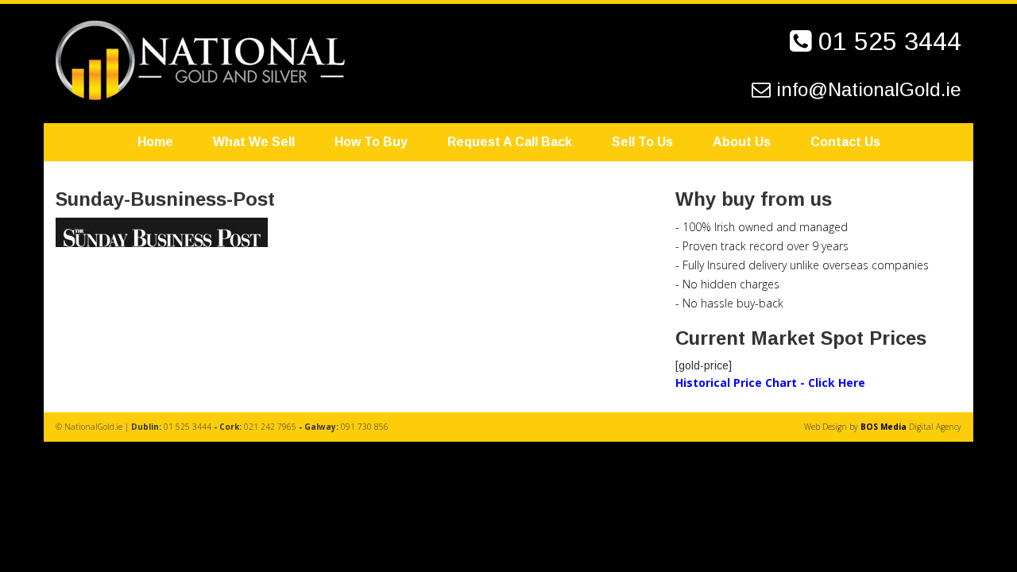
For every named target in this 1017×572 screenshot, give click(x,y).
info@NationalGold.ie (868, 89)
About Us (742, 142)
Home (155, 142)
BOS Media (883, 426)
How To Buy (371, 142)
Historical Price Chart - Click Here (770, 382)
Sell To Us (642, 142)
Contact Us (845, 142)
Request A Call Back (509, 142)
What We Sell (254, 142)
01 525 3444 (889, 41)
